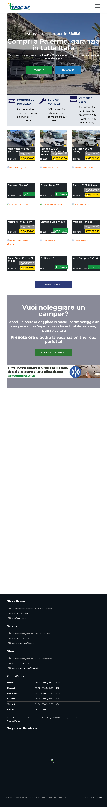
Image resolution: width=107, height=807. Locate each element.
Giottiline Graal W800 (52, 221)
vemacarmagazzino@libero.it (25, 668)
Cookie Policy (13, 721)
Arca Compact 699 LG (85, 258)
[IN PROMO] (21, 138)
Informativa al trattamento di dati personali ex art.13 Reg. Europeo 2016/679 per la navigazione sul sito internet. (46, 718)
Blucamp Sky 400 (18, 185)
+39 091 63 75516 (20, 638)
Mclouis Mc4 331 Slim (20, 221)
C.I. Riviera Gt (47, 258)
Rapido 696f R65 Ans (85, 185)
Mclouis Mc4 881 (82, 221)
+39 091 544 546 (20, 613)
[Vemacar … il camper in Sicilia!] (19, 6)
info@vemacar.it (19, 618)
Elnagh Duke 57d (50, 185)
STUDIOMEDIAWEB (94, 797)
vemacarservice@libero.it (23, 643)
